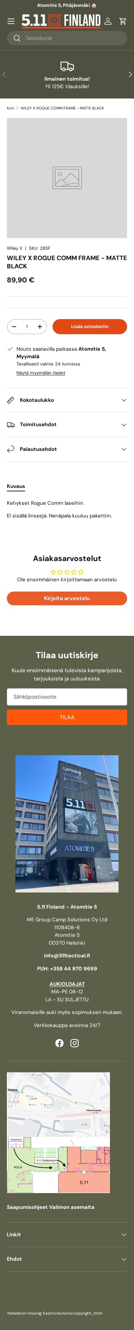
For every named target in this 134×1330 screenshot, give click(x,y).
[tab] (16, 486)
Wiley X (14, 248)
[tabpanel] (67, 509)
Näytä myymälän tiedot (40, 373)
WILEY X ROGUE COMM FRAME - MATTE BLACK (62, 108)
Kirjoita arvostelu (67, 598)
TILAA (67, 717)
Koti (10, 108)
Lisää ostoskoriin (90, 326)
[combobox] (67, 38)
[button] (123, 21)
